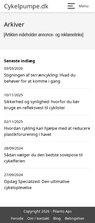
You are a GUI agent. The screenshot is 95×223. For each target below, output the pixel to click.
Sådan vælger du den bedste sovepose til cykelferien (43, 158)
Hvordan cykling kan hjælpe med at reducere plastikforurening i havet (47, 131)
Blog (57, 218)
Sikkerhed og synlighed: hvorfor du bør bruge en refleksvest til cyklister (42, 104)
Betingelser (74, 218)
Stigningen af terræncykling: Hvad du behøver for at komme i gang (39, 78)
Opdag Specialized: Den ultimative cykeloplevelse (36, 184)
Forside (17, 218)
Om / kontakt (38, 218)
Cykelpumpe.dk (26, 6)
